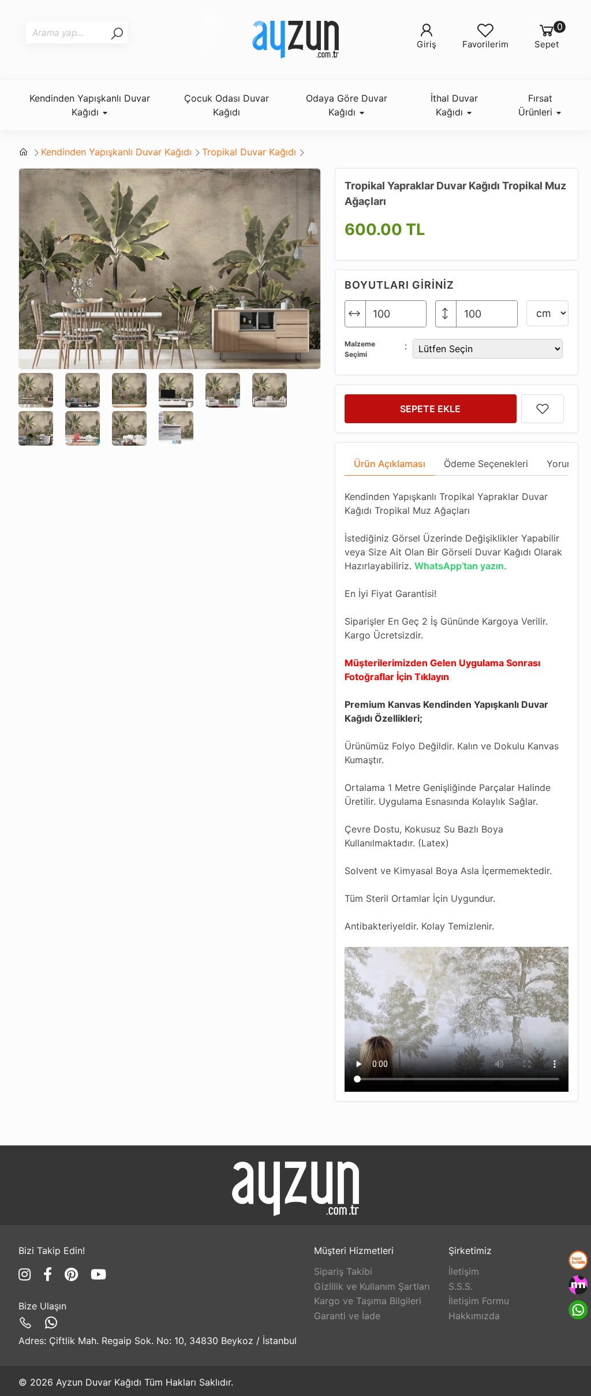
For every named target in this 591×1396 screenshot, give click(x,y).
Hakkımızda (474, 1316)
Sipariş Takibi (343, 1271)
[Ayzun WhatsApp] (51, 1323)
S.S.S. (460, 1286)
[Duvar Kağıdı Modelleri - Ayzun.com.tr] (295, 39)
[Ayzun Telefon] (27, 1323)
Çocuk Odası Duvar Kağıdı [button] (226, 105)
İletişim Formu (478, 1301)
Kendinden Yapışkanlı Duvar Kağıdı (116, 152)
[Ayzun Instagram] (26, 1274)
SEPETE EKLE (430, 409)
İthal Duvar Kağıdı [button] (454, 105)
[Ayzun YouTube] (98, 1274)
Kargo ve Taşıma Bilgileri (367, 1301)
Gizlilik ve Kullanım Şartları (372, 1286)
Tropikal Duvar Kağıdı (249, 152)
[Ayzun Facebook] (49, 1274)
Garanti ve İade (347, 1316)
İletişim (463, 1271)
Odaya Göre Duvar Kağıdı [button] (346, 105)
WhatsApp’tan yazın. (460, 566)
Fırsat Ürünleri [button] (536, 105)
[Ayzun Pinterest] (73, 1274)
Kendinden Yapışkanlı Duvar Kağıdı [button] (89, 105)
